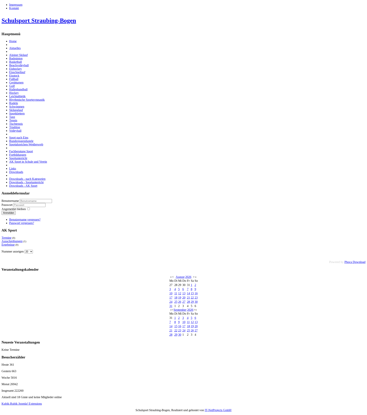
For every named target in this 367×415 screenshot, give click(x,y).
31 (170, 306)
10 (170, 293)
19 (179, 297)
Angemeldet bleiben (14, 209)
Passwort (7, 204)
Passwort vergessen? (21, 223)
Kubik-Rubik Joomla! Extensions (22, 403)
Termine (6, 237)
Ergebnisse (8, 244)
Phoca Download (354, 262)
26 (179, 301)
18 (175, 297)
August (180, 277)
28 (188, 301)
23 (196, 297)
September (180, 309)
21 (188, 297)
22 (192, 297)
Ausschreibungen (12, 241)
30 (196, 301)
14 (188, 293)
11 (175, 293)
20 (183, 297)
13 (183, 293)
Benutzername (10, 200)
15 (192, 293)
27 (183, 301)
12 (179, 293)
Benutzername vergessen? (25, 219)
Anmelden (8, 212)
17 (170, 297)
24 (170, 301)
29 (192, 301)
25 (175, 301)
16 (196, 293)
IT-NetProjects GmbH (218, 410)
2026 (188, 277)
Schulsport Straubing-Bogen (39, 20)
